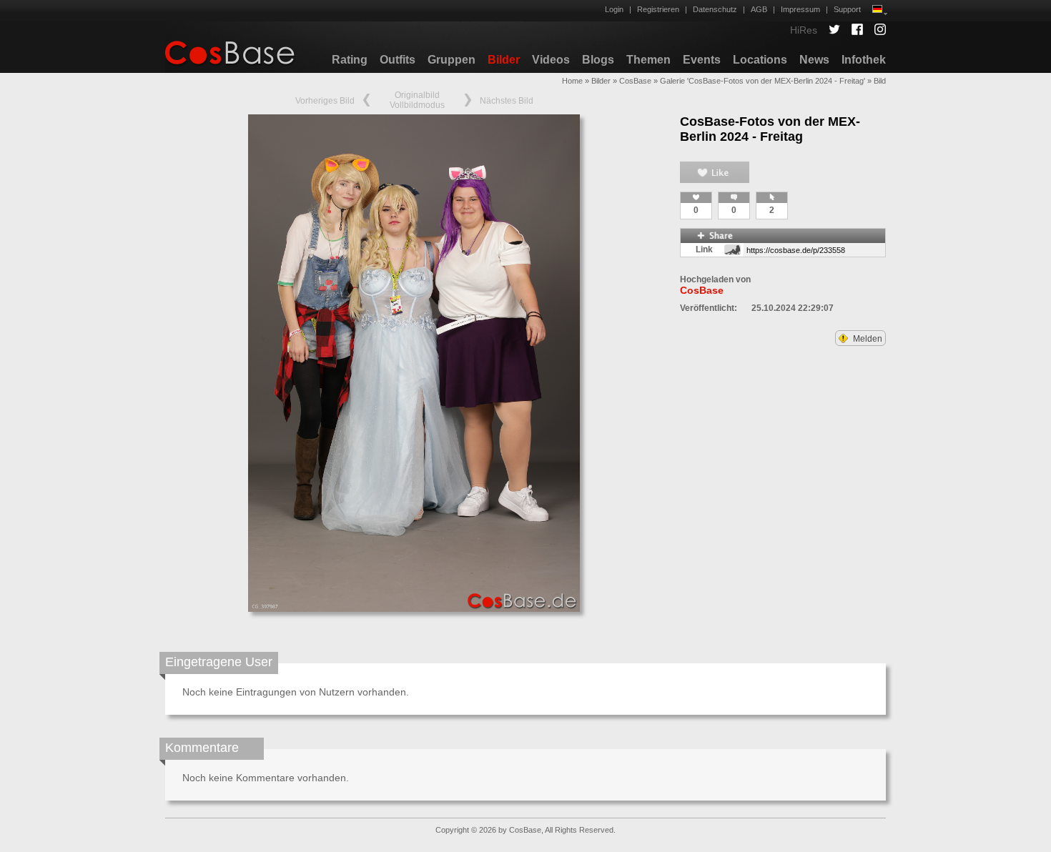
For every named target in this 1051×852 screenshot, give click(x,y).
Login (614, 9)
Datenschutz (715, 9)
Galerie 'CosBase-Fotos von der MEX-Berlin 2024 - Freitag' (762, 80)
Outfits (397, 60)
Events (702, 60)
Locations (760, 60)
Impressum (800, 9)
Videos (551, 60)
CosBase (635, 80)
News (814, 60)
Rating (349, 60)
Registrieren (658, 9)
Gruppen (451, 60)
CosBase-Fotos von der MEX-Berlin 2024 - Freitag (770, 129)
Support (847, 9)
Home (572, 80)
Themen (648, 60)
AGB (759, 9)
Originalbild (417, 95)
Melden (866, 339)
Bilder (504, 60)
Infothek (864, 60)
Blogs (598, 60)
